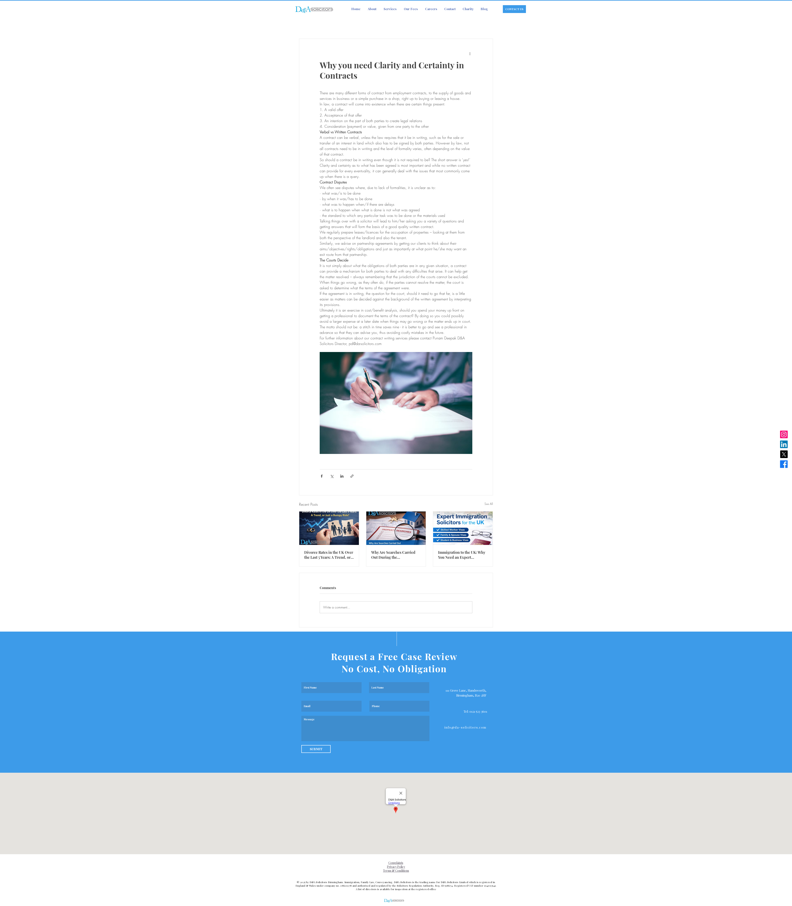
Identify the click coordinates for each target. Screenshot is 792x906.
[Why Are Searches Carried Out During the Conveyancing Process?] (396, 528)
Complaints (395, 863)
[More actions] (469, 53)
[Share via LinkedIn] (342, 476)
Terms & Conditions (396, 871)
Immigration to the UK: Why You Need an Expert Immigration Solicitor (461, 555)
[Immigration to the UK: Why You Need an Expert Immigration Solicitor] (463, 528)
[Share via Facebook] (322, 476)
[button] (390, 9)
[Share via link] (352, 476)
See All (488, 504)
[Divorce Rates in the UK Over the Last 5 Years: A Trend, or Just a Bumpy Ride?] (329, 528)
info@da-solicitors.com (465, 727)
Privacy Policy (396, 867)
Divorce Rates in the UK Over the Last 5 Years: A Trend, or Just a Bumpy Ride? (328, 555)
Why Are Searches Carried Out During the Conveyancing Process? (393, 555)
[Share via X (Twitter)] (332, 476)
